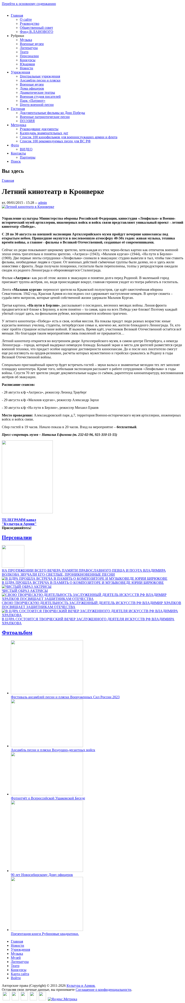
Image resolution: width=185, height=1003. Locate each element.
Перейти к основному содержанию (29, 4)
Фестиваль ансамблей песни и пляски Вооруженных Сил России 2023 (65, 697)
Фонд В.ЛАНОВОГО (36, 32)
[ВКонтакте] (6, 999)
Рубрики (17, 36)
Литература (29, 48)
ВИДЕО (26, 149)
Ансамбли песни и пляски (40, 80)
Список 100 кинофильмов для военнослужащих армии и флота (68, 137)
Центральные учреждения (40, 76)
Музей (16, 958)
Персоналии (29, 56)
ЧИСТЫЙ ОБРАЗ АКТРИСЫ (25, 591)
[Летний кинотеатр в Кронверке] (28, 207)
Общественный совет (36, 28)
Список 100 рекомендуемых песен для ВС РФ (55, 141)
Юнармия (27, 64)
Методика (18, 125)
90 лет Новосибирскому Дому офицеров (42, 875)
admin (42, 203)
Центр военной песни (37, 105)
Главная (17, 15)
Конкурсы (27, 60)
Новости (26, 68)
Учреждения (20, 72)
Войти (16, 978)
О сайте (26, 19)
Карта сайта (20, 974)
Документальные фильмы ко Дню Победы (52, 113)
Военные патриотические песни (45, 117)
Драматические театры (37, 92)
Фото (15, 145)
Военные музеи (32, 44)
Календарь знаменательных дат (44, 133)
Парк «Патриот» (32, 100)
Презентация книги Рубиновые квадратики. (45, 934)
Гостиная (18, 109)
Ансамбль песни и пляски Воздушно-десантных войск (53, 750)
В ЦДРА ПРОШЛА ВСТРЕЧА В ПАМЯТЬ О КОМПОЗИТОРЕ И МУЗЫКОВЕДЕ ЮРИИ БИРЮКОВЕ (83, 583)
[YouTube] (33, 999)
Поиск (16, 161)
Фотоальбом (17, 632)
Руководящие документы (39, 129)
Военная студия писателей (40, 96)
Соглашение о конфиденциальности (103, 990)
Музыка (26, 40)
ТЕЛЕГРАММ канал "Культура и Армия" (19, 522)
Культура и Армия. (81, 985)
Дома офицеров (32, 88)
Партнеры (27, 157)
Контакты (18, 153)
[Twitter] (15, 999)
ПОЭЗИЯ (27, 121)
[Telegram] (42, 999)
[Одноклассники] (24, 999)
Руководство (29, 23)
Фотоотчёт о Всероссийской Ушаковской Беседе (48, 798)
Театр (24, 52)
